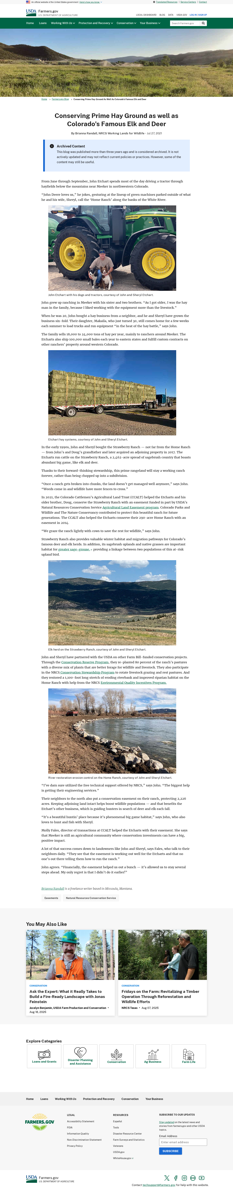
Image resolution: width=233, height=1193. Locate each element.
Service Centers (188, 2)
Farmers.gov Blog (60, 99)
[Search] (203, 23)
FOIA (69, 1127)
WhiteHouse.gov (122, 1158)
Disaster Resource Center (127, 1133)
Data (170, 14)
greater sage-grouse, (74, 549)
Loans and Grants (44, 1061)
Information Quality (78, 1133)
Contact (203, 2)
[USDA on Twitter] (167, 1178)
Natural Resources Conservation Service (91, 897)
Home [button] (30, 23)
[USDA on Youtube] (201, 1178)
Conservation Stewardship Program (87, 672)
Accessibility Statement (80, 1121)
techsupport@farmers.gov (159, 1185)
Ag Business (152, 1061)
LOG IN (193, 15)
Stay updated (166, 1122)
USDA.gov (182, 14)
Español (117, 1121)
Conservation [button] (125, 23)
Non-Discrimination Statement (84, 1140)
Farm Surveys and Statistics (128, 1140)
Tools (116, 1127)
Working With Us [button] (61, 23)
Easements (51, 897)
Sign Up (202, 15)
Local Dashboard (146, 14)
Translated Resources (166, 2)
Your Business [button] (148, 23)
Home (44, 99)
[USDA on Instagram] (184, 1178)
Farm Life (188, 1062)
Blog (162, 14)
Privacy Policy (75, 1146)
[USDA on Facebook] (175, 1178)
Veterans (118, 1146)
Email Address (168, 1136)
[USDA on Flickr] (193, 1178)
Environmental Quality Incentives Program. (134, 683)
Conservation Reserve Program (84, 662)
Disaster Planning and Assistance (80, 1061)
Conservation (116, 1062)
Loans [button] (43, 23)
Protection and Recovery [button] (94, 23)
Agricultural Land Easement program (131, 507)
